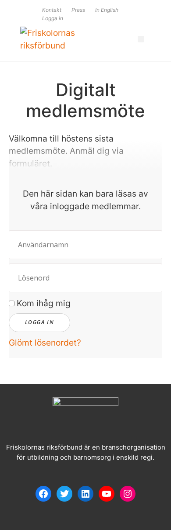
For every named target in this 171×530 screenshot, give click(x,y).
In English (106, 10)
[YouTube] (106, 494)
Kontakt (51, 10)
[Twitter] (64, 494)
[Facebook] (43, 494)
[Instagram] (127, 494)
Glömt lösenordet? (45, 342)
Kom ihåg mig (42, 303)
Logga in (52, 18)
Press (78, 10)
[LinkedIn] (85, 494)
